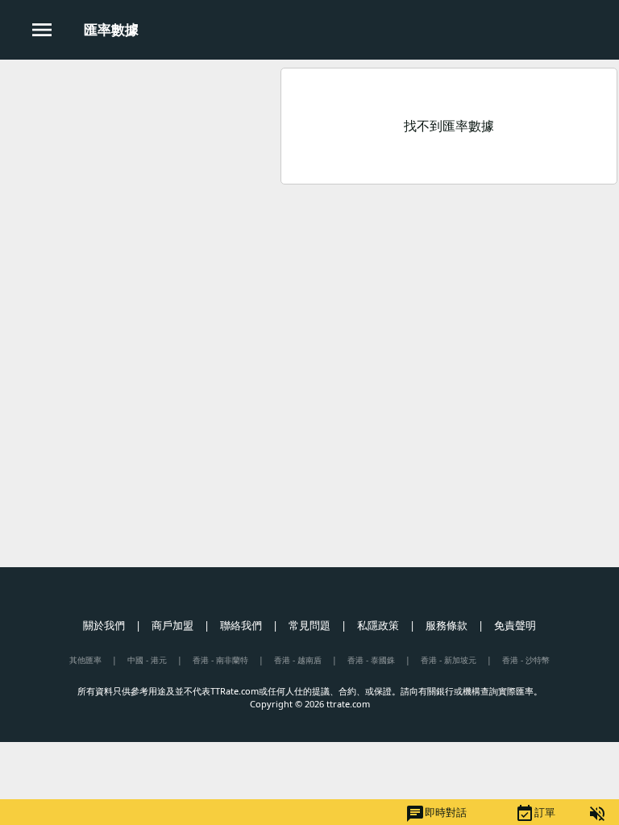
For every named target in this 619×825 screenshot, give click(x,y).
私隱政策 (378, 625)
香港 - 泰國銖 (371, 659)
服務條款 (446, 625)
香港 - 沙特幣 (526, 659)
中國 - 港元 (147, 659)
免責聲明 (515, 625)
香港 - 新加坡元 (448, 659)
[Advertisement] (139, 176)
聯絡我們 (241, 625)
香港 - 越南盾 (298, 659)
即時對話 (436, 813)
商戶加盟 (172, 625)
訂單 (535, 813)
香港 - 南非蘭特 (220, 659)
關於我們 (104, 625)
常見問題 (309, 625)
